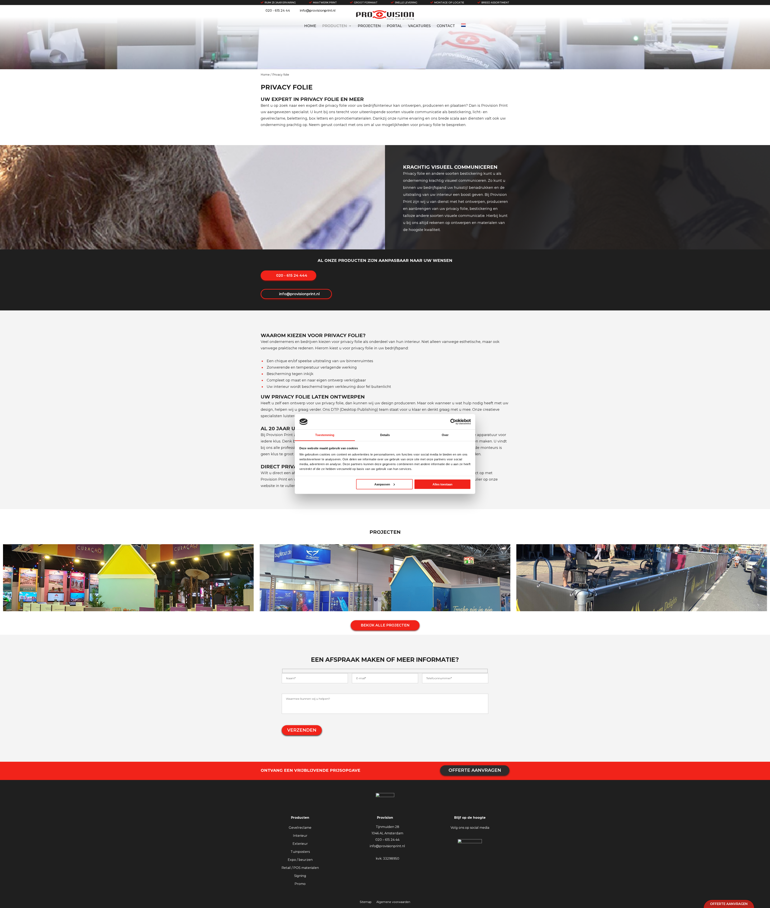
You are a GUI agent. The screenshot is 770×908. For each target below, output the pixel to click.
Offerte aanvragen (729, 904)
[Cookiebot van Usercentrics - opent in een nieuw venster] (453, 422)
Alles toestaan (442, 484)
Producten (334, 26)
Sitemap (366, 902)
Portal (394, 26)
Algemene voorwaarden (393, 902)
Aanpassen (382, 484)
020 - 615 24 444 (291, 275)
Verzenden (301, 730)
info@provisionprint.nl (317, 10)
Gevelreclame (300, 828)
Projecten (369, 26)
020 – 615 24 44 (387, 840)
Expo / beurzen (300, 860)
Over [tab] (445, 435)
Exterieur (300, 844)
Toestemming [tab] (324, 435)
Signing (300, 876)
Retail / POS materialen (300, 868)
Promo (300, 884)
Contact (446, 26)
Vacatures (419, 26)
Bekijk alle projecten (385, 625)
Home (310, 26)
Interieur (300, 836)
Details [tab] (385, 435)
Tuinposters (300, 852)
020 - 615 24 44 (277, 10)
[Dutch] (463, 26)
